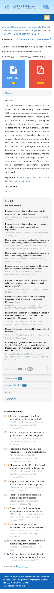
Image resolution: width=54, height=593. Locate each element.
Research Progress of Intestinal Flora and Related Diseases (27, 330)
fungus (29, 181)
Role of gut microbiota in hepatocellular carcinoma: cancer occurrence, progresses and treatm (27, 254)
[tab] (27, 93)
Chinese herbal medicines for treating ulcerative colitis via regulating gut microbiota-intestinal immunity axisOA (25, 283)
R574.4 (8, 191)
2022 (15, 30)
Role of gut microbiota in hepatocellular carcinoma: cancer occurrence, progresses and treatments (27, 241)
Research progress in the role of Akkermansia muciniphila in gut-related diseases (25, 212)
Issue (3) (32, 30)
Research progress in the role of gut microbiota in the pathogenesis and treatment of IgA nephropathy (26, 227)
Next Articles (43, 39)
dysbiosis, (10, 181)
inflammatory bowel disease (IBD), (33, 177)
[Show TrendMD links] (47, 368)
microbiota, (20, 181)
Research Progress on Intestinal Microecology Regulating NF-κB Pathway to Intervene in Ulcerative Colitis (25, 299)
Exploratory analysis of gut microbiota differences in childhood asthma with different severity (26, 267)
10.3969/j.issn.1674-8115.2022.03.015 (20, 34)
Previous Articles (26, 39)
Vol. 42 (22, 30)
